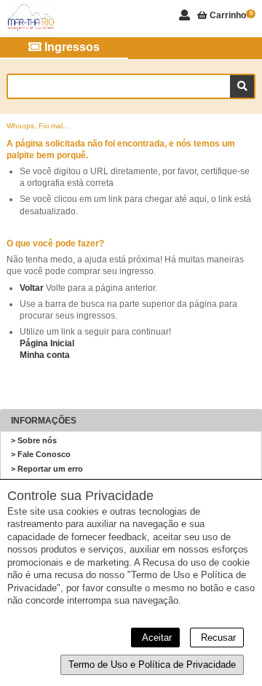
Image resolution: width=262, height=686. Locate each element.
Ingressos (70, 47)
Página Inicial (47, 343)
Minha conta (45, 355)
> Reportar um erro (47, 468)
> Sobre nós (34, 440)
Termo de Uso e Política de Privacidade (152, 664)
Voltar (32, 288)
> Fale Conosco (41, 454)
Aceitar (155, 637)
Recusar (217, 637)
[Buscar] (242, 86)
